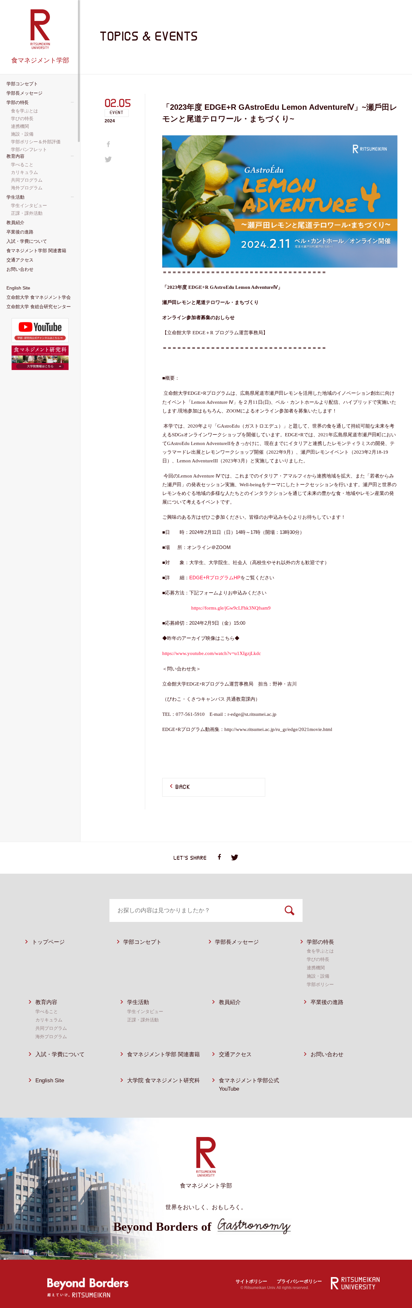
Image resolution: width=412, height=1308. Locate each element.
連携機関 (316, 967)
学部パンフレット (29, 149)
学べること (46, 1011)
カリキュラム (48, 1019)
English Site (49, 1080)
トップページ (48, 942)
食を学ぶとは (320, 950)
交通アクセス (235, 1054)
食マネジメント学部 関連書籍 (163, 1054)
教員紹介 (230, 1002)
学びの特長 (318, 959)
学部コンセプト (142, 942)
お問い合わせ (327, 1054)
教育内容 (46, 1002)
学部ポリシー (320, 984)
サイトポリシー (251, 1281)
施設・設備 (318, 976)
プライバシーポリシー (299, 1281)
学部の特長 (320, 942)
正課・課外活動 (143, 1019)
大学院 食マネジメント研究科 (163, 1080)
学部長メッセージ (237, 942)
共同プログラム (51, 1028)
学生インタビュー (145, 1011)
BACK (182, 787)
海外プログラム (51, 1036)
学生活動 (138, 1002)
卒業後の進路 (327, 1002)
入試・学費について (60, 1054)
